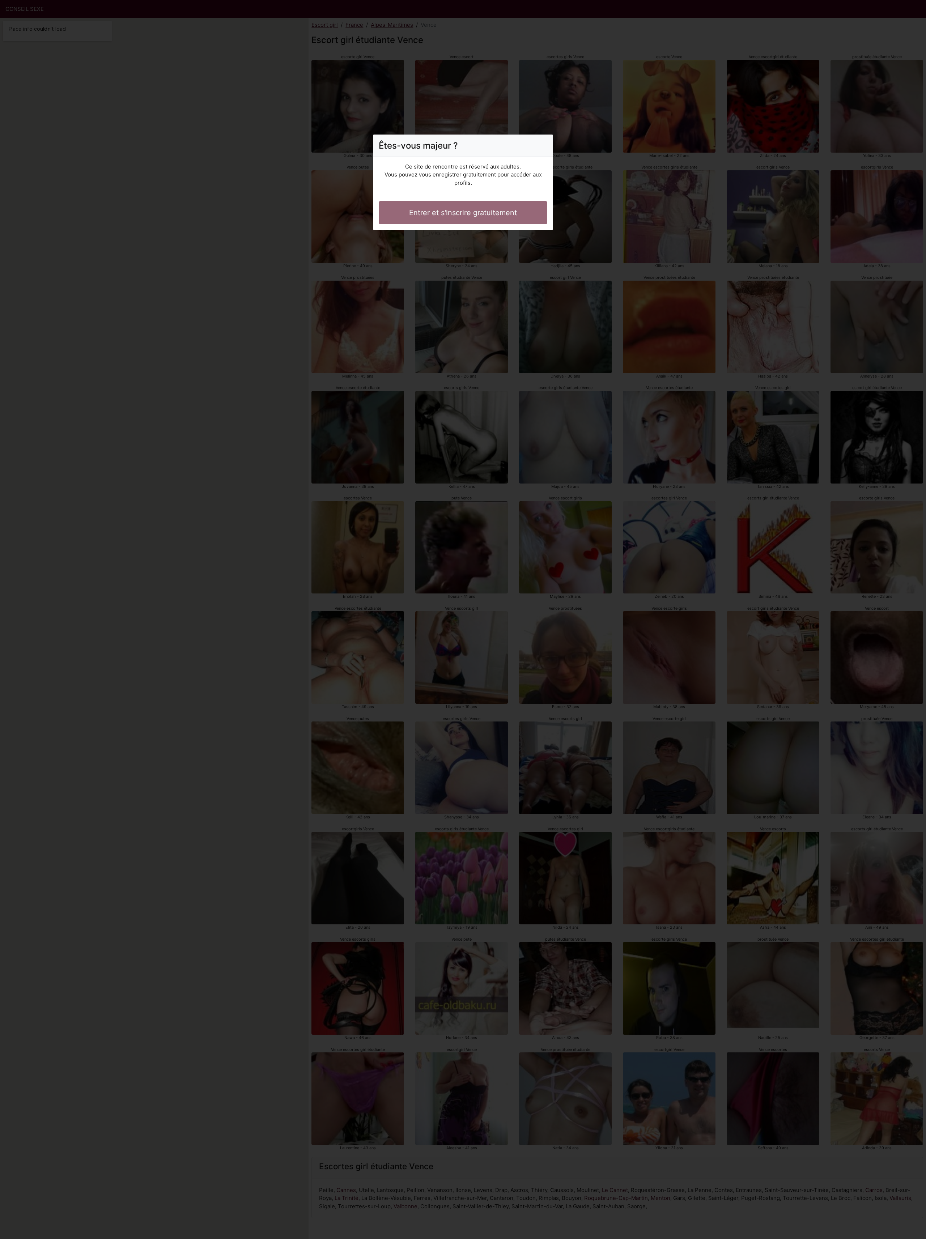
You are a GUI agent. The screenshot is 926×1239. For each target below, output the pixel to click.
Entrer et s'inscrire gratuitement (463, 212)
